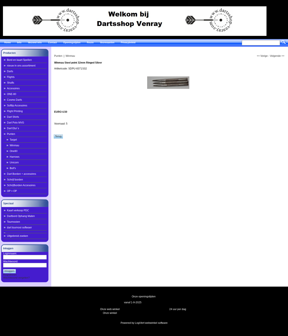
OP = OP (12, 191)
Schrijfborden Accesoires (21, 185)
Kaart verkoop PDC (18, 210)
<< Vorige (262, 55)
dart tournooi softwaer (19, 227)
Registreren (10, 274)
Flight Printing (15, 111)
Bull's (13, 168)
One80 (13, 151)
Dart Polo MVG (15, 122)
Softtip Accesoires (17, 105)
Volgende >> (277, 55)
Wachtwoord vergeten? (16, 277)
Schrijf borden (15, 179)
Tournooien (13, 221)
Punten (11, 134)
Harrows (14, 156)
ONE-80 (11, 94)
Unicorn (14, 162)
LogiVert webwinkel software (151, 322)
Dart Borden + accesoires (21, 173)
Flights (11, 77)
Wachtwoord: (10, 261)
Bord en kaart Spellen (19, 59)
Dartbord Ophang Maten (21, 216)
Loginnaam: (10, 253)
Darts (10, 71)
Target (13, 139)
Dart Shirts (13, 116)
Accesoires (13, 88)
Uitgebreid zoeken (17, 235)
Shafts (10, 82)
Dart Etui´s (13, 128)
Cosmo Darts (14, 99)
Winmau (14, 145)
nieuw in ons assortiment (21, 65)
